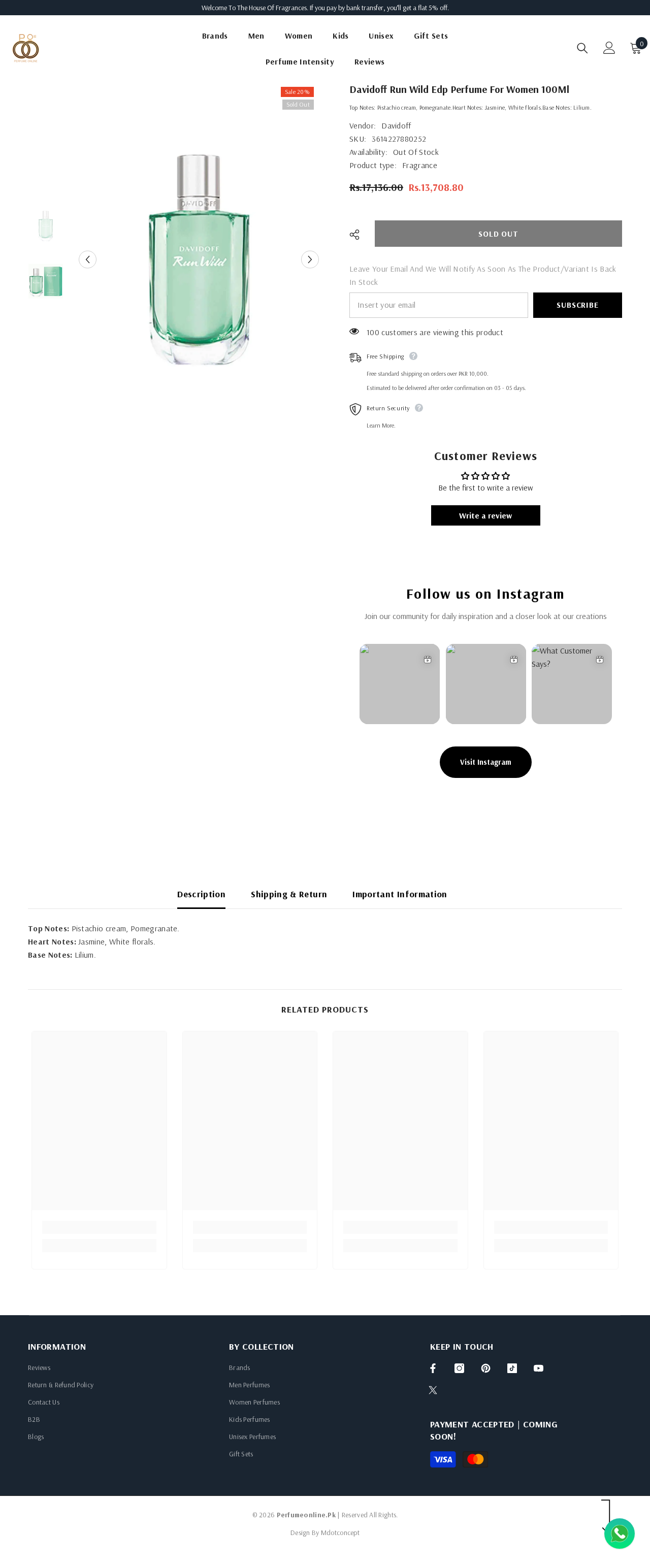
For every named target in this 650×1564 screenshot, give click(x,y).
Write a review (485, 515)
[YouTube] (538, 1368)
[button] (87, 260)
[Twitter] (433, 1390)
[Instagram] (459, 1368)
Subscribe (577, 305)
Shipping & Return (289, 894)
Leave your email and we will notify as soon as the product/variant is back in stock (482, 275)
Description (201, 894)
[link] (99, 1227)
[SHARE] (358, 234)
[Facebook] (433, 1368)
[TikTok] (512, 1368)
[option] (199, 259)
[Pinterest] (485, 1368)
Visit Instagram (485, 762)
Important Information (399, 894)
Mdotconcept (340, 1532)
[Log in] (609, 48)
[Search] (582, 48)
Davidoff (396, 125)
